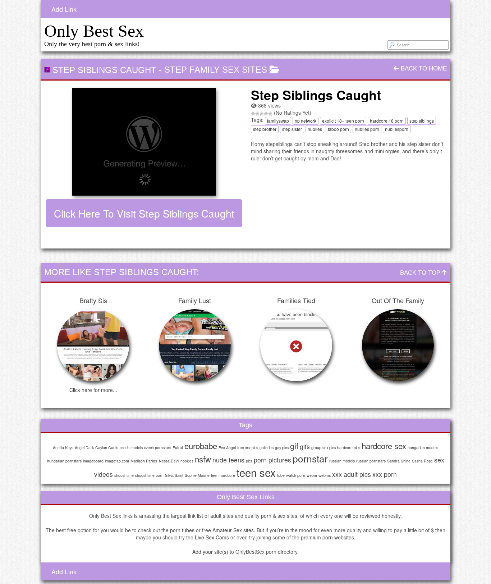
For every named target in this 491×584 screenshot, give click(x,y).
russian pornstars (371, 461)
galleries (267, 447)
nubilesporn (396, 129)
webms (324, 475)
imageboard (93, 461)
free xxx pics (247, 447)
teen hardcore (223, 475)
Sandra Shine (398, 461)
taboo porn (338, 129)
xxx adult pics (351, 474)
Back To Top (421, 272)
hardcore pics (348, 447)
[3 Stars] (262, 113)
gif (294, 445)
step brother (264, 129)
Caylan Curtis (106, 447)
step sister (292, 129)
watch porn (295, 475)
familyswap (278, 121)
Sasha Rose (422, 461)
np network (305, 121)
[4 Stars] (266, 113)
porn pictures (272, 459)
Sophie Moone (197, 475)
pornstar (310, 458)
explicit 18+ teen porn (343, 121)
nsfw (203, 459)
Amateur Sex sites (233, 530)
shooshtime (124, 475)
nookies (186, 461)
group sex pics (323, 447)
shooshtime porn (149, 475)
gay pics (282, 447)
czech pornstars (157, 447)
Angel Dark (84, 447)
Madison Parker (143, 461)
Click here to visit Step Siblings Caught (144, 213)
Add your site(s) (210, 551)
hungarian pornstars (64, 461)
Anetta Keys (63, 447)
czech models (131, 447)
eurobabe (200, 445)
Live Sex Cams (212, 537)
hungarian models (423, 447)
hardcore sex (384, 445)
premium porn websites (327, 537)
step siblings (421, 121)
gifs (305, 446)
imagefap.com (117, 461)
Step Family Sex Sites (215, 69)
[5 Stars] (270, 113)
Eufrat (178, 447)
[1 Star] (253, 113)
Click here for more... (93, 389)
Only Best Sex (94, 30)
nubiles (315, 129)
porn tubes (182, 530)
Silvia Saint (174, 475)
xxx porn (384, 474)
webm (312, 475)
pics (249, 461)
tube (281, 475)
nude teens (228, 459)
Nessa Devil (169, 461)
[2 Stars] (257, 113)
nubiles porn (367, 129)
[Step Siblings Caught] (144, 142)
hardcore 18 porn (387, 121)
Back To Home (423, 68)
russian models (342, 461)
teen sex (256, 472)
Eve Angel (227, 447)
